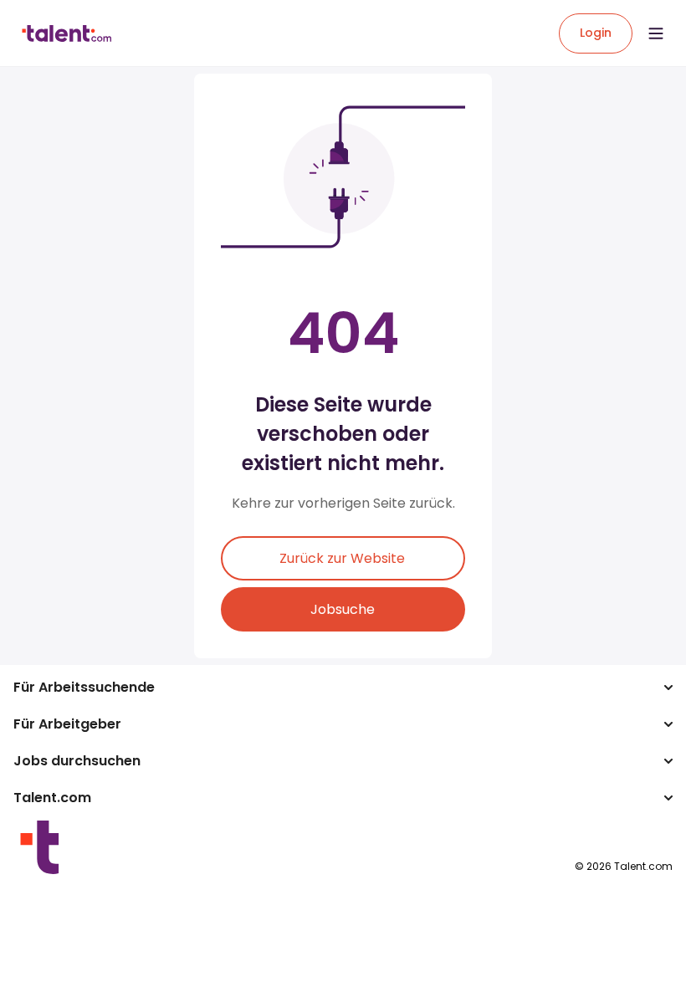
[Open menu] (656, 33)
